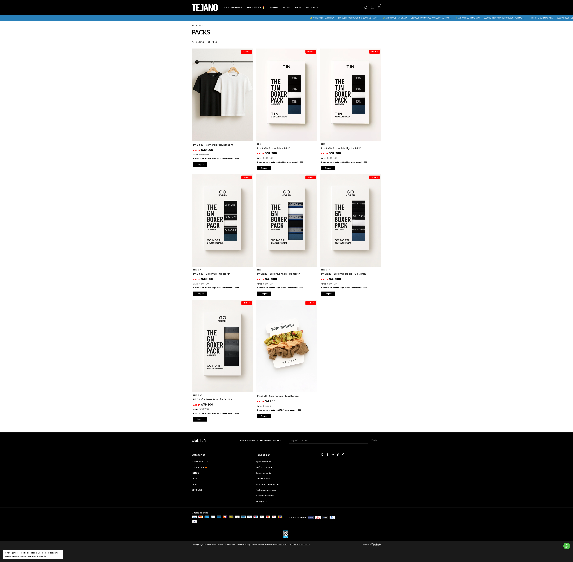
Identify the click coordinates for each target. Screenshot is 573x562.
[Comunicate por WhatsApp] (566, 546)
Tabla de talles (263, 478)
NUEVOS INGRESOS (233, 7)
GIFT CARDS (312, 7)
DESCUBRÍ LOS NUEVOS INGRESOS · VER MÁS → (314, 18)
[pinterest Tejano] (343, 454)
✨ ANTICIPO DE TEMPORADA (277, 18)
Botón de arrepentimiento (299, 544)
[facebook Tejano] (327, 454)
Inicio (194, 25)
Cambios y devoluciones (267, 484)
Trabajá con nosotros (266, 490)
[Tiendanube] (372, 545)
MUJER (286, 7)
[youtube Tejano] (333, 454)
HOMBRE (274, 7)
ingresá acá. (282, 544)
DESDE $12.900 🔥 (256, 7)
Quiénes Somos (263, 461)
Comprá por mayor (265, 495)
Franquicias (261, 501)
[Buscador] (365, 8)
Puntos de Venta (263, 473)
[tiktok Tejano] (338, 454)
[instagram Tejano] (322, 454)
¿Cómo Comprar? (264, 467)
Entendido (41, 556)
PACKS (298, 7)
